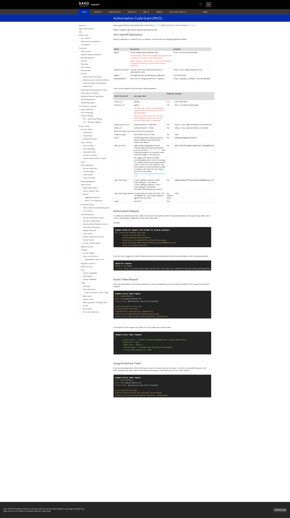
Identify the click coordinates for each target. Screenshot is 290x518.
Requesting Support (88, 103)
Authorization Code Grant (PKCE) (96, 80)
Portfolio (84, 250)
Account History (86, 129)
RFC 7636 (191, 25)
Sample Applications (88, 99)
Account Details (88, 253)
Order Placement (89, 289)
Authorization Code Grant (92, 77)
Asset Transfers (86, 142)
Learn (84, 12)
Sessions (84, 61)
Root (82, 270)
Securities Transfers (90, 155)
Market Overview (87, 247)
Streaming (84, 64)
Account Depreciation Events (93, 218)
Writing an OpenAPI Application (92, 96)
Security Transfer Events (92, 243)
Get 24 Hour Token (177, 12)
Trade (83, 283)
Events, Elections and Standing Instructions (97, 208)
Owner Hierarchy (87, 109)
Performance (87, 132)
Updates (159, 12)
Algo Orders (87, 296)
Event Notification (87, 214)
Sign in (205, 12)
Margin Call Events (89, 230)
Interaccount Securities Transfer (94, 158)
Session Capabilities (90, 273)
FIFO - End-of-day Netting (92, 119)
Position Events (88, 240)
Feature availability (89, 279)
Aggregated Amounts (92, 197)
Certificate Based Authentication (94, 83)
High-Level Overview (86, 29)
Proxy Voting (87, 211)
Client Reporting (86, 165)
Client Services (86, 185)
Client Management (88, 181)
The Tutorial (85, 38)
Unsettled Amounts (90, 139)
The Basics (83, 48)
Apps (145, 12)
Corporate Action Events (92, 227)
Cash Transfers (88, 146)
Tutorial (96, 12)
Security (84, 74)
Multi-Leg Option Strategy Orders (95, 302)
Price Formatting (87, 112)
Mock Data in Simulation (90, 93)
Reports (86, 194)
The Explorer (85, 45)
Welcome (82, 25)
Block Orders (87, 309)
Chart (83, 162)
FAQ (80, 32)
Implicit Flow (87, 86)
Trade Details (88, 175)
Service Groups (84, 126)
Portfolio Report (89, 171)
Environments (86, 70)
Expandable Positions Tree (94, 259)
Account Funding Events (91, 221)
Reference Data (86, 267)
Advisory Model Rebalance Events (95, 224)
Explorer (131, 12)
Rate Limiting (85, 67)
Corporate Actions (87, 204)
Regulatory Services (88, 263)
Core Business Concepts (88, 106)
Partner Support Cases (91, 191)
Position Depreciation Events (93, 237)
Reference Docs (115, 12)
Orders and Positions (90, 256)
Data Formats (86, 51)
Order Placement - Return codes (97, 292)
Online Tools (83, 35)
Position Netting (87, 116)
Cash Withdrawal (89, 149)
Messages (86, 286)
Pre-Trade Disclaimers (91, 312)
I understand (280, 510)
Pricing (85, 306)
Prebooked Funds (89, 152)
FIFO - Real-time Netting (92, 122)
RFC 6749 (156, 25)
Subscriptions (88, 276)
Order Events (87, 233)
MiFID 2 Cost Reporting (93, 200)
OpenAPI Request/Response (91, 54)
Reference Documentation (90, 41)
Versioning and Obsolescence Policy (94, 90)
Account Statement (90, 168)
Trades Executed (89, 178)
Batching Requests (87, 58)
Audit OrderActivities (90, 188)
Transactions (87, 136)
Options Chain (88, 299)
